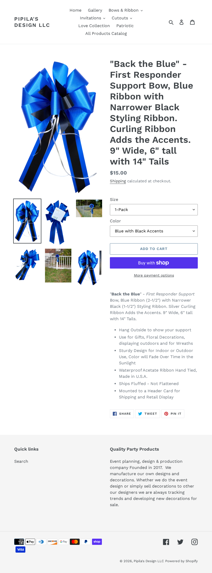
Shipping (118, 181)
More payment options (154, 275)
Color (115, 220)
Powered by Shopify (181, 561)
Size (114, 199)
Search (21, 461)
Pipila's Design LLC (32, 22)
